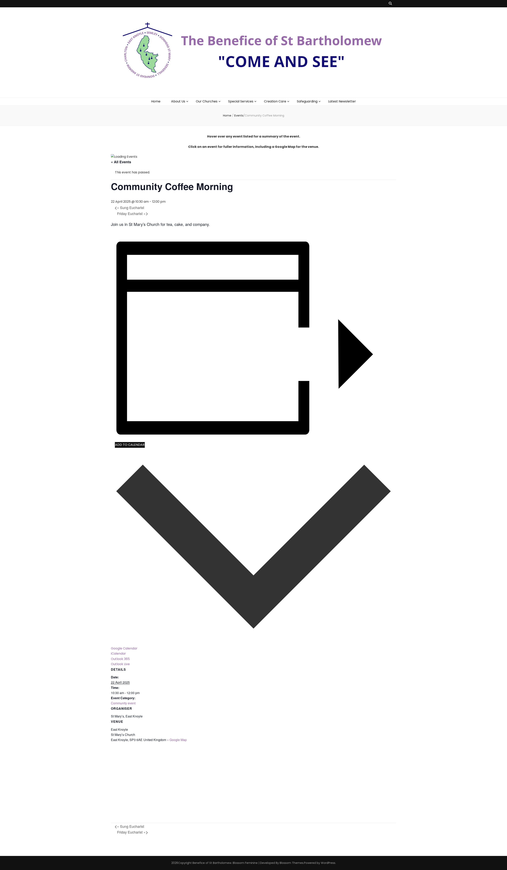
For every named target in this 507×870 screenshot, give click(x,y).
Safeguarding (307, 101)
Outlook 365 (120, 659)
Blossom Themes (291, 863)
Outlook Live (120, 664)
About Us (178, 101)
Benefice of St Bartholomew (212, 863)
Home (155, 101)
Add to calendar (130, 444)
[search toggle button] (390, 3)
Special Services (240, 101)
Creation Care (275, 101)
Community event (123, 703)
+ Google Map (177, 739)
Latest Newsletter (342, 101)
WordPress (328, 863)
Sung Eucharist (130, 207)
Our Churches (206, 101)
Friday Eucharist (131, 213)
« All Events (121, 161)
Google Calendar (124, 648)
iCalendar (118, 653)
